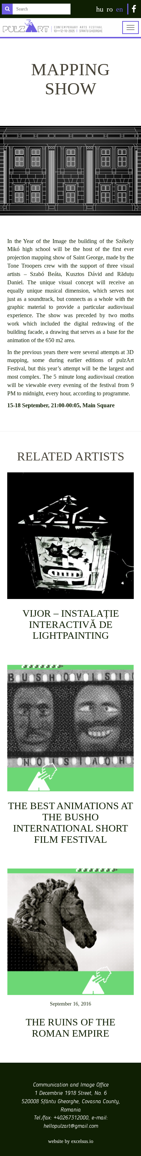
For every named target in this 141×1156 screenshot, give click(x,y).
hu (99, 9)
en (119, 9)
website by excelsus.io (70, 1141)
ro (110, 9)
